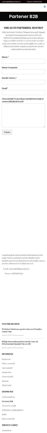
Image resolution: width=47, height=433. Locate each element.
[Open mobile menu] (39, 7)
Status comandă (8, 363)
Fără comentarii (17, 335)
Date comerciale (8, 419)
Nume (5, 57)
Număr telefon (9, 78)
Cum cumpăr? (7, 368)
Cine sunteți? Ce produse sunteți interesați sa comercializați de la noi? (22, 100)
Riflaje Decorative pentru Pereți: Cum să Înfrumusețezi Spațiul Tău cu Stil (20, 342)
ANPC (4, 414)
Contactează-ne (8, 397)
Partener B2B (7, 401)
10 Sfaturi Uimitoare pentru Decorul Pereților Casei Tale (22, 330)
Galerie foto (6, 372)
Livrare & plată (7, 377)
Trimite (7, 132)
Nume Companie (9, 67)
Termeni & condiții (9, 406)
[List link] (23, 273)
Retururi (5, 381)
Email (5, 88)
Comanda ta (6, 430)
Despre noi (6, 359)
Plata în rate (6, 385)
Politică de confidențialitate (12, 410)
